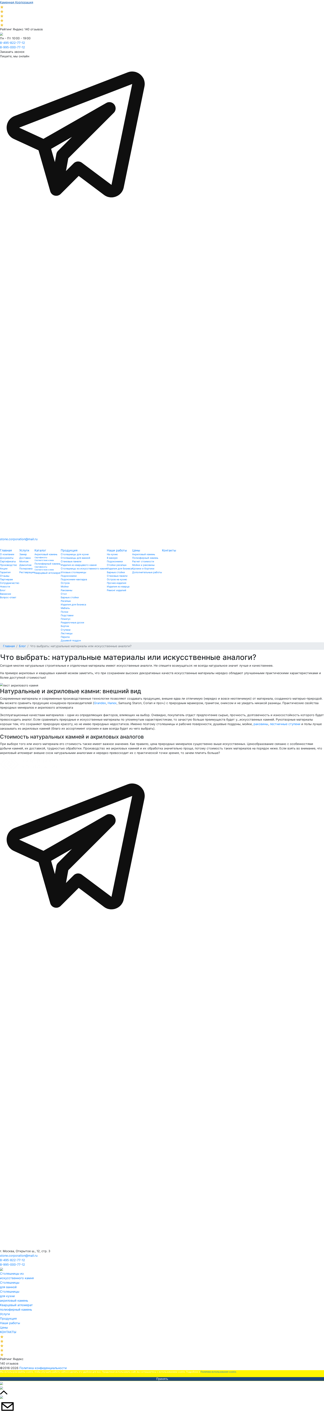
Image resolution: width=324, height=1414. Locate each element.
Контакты (169, 550)
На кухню (112, 554)
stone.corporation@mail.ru (19, 539)
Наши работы (117, 550)
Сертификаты (8, 561)
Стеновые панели (71, 561)
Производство (8, 565)
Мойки (65, 586)
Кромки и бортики (143, 568)
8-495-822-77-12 (12, 43)
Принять (162, 1378)
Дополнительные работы (147, 572)
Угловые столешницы (73, 572)
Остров (65, 583)
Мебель (65, 608)
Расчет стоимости (143, 561)
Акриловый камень (45, 554)
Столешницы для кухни (75, 554)
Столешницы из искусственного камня (84, 568)
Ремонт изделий (116, 590)
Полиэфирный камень (47, 563)
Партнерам (6, 579)
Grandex (100, 703)
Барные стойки (70, 597)
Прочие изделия (116, 583)
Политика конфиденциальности (43, 1368)
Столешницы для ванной (75, 557)
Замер (23, 554)
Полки (64, 611)
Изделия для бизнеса (73, 604)
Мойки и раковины (143, 565)
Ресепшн (66, 601)
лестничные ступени (285, 724)
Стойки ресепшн (116, 565)
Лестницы (67, 633)
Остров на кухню (117, 579)
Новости (5, 586)
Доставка (25, 557)
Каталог (40, 550)
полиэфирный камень (16, 1309)
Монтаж (24, 561)
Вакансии (5, 593)
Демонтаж (25, 565)
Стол (64, 593)
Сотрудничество (9, 583)
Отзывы (4, 575)
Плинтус (65, 619)
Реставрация (26, 572)
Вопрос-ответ (8, 597)
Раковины (66, 590)
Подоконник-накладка (74, 579)
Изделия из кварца (118, 586)
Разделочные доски (72, 622)
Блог (3, 590)
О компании (7, 554)
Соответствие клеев (44, 560)
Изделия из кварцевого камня (79, 565)
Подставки (67, 615)
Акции (4, 568)
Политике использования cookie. (219, 1371)
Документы (7, 557)
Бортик (65, 626)
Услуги (24, 550)
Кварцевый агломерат (47, 572)
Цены (136, 550)
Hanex (112, 703)
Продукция (69, 550)
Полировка (25, 568)
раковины (261, 724)
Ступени (65, 629)
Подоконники (69, 575)
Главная (6, 550)
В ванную (112, 557)
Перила (65, 637)
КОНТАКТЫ (8, 1332)
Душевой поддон (71, 640)
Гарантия (5, 572)
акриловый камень (14, 1300)
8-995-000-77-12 (12, 47)
